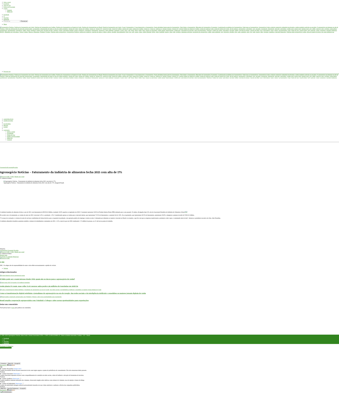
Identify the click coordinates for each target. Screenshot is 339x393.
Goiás (6, 127)
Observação (16, 373)
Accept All (17, 363)
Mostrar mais (3, 255)
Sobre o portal (7, 2)
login (13, 307)
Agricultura (8, 120)
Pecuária (7, 122)
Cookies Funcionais (7, 373)
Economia (7, 124)
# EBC (12, 176)
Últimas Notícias (10, 128)
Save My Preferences (12, 388)
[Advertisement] (53, 154)
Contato (5, 8)
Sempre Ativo (17, 368)
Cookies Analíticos (7, 378)
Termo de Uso (7, 5)
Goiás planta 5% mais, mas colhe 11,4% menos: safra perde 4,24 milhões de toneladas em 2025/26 (39, 286)
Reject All (10, 363)
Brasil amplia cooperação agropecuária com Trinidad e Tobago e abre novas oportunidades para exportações (44, 300)
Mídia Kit (9, 11)
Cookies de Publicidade (8, 383)
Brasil (6, 125)
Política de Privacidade (9, 7)
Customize (3, 363)
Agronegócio (8, 119)
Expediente (6, 3)
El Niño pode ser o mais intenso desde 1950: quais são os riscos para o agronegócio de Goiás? (37, 279)
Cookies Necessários (7, 368)
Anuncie (9, 10)
